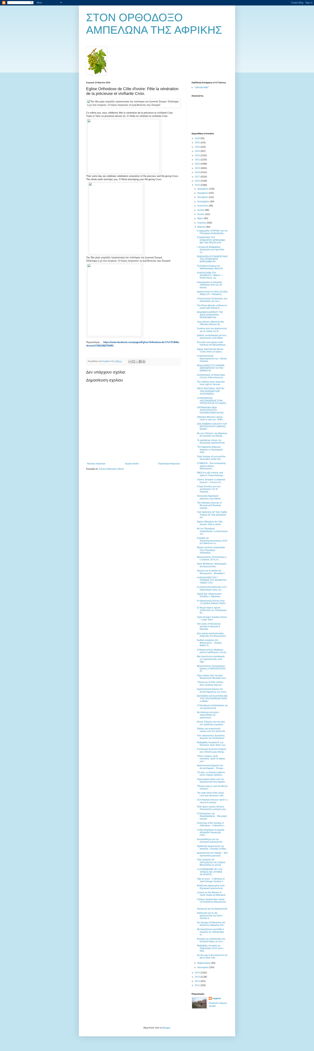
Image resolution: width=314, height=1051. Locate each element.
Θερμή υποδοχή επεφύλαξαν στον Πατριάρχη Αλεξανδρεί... (211, 550)
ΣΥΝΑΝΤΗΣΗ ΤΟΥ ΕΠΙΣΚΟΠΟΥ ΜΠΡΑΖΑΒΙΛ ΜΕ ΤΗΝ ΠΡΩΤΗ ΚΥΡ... (211, 240)
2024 (197, 147)
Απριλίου (202, 222)
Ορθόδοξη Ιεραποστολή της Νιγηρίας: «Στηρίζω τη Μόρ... (212, 847)
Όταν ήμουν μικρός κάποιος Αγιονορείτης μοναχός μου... (212, 807)
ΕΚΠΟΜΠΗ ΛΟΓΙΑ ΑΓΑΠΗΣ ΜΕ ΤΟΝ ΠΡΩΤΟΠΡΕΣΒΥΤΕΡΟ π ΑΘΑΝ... (212, 699)
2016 (197, 181)
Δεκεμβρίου (203, 189)
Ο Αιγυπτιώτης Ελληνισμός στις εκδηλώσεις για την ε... (212, 299)
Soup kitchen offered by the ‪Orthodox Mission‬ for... (210, 323)
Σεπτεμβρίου (203, 201)
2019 (197, 168)
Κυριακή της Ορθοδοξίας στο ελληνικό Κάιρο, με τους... (211, 940)
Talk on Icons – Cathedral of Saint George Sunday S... (211, 880)
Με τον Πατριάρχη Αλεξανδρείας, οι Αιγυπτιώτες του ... (212, 531)
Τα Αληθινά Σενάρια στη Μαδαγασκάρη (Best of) (210, 267)
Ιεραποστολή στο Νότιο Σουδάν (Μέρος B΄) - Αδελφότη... (212, 292)
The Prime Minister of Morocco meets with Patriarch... (212, 306)
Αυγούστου (203, 205)
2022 (197, 155)
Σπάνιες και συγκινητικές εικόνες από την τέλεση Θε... (212, 729)
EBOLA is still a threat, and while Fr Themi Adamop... (211, 474)
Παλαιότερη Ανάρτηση (169, 463)
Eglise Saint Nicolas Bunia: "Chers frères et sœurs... (210, 350)
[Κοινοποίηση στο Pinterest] (144, 361)
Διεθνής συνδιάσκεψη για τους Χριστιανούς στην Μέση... (212, 336)
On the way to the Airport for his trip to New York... (212, 956)
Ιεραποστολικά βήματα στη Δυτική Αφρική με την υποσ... (212, 690)
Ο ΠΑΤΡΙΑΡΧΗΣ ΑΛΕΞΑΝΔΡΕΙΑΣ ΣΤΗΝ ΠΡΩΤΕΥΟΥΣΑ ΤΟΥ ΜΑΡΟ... (212, 401)
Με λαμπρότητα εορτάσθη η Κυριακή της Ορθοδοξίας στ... (210, 932)
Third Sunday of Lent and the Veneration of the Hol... (211, 457)
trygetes (216, 998)
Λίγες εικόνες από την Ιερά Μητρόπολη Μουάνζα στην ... (212, 676)
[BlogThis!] (133, 361)
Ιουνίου (201, 214)
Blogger (166, 1028)
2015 (197, 185)
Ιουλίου (201, 210)
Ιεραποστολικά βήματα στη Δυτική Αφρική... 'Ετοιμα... (211, 766)
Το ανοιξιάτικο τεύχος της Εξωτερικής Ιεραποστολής (211, 441)
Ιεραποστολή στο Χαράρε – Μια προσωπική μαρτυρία (212, 854)
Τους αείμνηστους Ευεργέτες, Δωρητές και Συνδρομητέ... (211, 736)
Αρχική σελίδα (132, 463)
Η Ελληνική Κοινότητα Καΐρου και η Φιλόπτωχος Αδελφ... (211, 750)
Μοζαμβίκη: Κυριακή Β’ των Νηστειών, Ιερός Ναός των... (212, 743)
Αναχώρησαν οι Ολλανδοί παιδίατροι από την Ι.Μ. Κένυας (209, 285)
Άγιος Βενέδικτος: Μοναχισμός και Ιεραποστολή (212, 565)
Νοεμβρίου (203, 193)
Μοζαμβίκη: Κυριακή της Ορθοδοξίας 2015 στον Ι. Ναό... (210, 948)
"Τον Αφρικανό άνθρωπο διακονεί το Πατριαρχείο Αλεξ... (210, 449)
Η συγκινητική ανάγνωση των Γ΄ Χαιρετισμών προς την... (212, 588)
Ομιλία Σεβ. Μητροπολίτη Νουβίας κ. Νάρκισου (209, 595)
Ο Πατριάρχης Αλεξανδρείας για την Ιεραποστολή (212, 706)
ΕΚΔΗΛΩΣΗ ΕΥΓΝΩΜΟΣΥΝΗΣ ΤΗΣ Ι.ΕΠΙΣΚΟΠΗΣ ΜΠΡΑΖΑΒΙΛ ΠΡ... (212, 259)
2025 (197, 142)
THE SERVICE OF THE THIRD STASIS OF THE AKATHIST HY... (212, 515)
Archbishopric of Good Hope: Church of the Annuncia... (211, 376)
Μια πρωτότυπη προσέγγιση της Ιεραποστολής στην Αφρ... (211, 659)
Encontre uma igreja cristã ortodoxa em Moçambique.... (212, 343)
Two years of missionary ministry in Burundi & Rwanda (209, 626)
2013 (197, 977)
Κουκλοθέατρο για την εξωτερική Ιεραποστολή (209, 840)
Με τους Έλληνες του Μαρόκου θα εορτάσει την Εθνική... (212, 434)
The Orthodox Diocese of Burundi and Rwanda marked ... (209, 505)
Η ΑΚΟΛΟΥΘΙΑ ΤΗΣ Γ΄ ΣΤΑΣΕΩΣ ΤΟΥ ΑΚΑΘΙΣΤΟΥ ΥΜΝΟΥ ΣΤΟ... (212, 580)
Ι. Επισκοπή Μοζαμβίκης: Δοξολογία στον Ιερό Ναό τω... (210, 250)
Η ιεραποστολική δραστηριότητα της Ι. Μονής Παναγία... (212, 358)
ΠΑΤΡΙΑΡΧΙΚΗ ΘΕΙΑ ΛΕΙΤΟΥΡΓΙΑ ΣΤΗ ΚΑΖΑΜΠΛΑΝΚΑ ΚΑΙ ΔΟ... (211, 410)
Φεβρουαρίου (204, 963)
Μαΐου (200, 218)
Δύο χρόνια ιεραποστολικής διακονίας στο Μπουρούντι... (212, 634)
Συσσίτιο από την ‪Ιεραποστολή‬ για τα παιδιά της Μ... (212, 329)
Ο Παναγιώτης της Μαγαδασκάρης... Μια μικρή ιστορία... (212, 816)
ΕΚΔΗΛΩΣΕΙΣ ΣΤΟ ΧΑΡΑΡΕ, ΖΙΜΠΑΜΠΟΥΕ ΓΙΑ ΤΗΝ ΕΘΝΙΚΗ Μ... (211, 368)
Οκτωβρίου (203, 197)
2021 (197, 159)
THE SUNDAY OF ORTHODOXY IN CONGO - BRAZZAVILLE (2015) (211, 862)
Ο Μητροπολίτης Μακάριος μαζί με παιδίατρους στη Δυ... (212, 651)
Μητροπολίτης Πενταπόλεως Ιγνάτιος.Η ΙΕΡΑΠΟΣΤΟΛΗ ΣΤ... (211, 669)
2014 (197, 972)
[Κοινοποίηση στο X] (137, 361)
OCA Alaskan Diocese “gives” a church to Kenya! (212, 801)
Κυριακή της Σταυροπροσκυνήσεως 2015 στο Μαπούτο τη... (212, 541)
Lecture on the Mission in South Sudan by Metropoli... (212, 893)
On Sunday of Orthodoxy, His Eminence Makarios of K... (211, 923)
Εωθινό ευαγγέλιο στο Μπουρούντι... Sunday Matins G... (209, 643)
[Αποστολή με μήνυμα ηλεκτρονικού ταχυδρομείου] (130, 361)
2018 (197, 172)
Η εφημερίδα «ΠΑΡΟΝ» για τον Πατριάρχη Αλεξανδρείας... (212, 232)
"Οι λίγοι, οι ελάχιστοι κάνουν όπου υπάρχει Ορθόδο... (211, 773)
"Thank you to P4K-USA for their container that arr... (210, 683)
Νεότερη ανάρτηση (96, 463)
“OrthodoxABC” (201, 87)
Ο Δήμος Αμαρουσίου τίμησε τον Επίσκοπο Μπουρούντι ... (211, 902)
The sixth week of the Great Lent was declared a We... (211, 794)
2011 (197, 985)
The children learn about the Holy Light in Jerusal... (211, 383)
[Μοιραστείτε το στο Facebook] (140, 361)
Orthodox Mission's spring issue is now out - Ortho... (210, 418)
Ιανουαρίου (203, 967)
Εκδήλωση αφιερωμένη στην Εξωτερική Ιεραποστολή (211, 886)
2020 (197, 164)
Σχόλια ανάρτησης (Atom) (111, 469)
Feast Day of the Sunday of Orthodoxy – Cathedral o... (211, 824)
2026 (197, 138)
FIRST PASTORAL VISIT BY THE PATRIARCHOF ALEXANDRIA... (210, 391)
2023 (197, 151)
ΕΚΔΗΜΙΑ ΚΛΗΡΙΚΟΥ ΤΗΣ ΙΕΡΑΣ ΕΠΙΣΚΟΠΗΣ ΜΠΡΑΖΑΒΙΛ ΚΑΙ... (210, 315)
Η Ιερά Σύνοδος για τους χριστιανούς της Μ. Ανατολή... (209, 489)
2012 (197, 981)
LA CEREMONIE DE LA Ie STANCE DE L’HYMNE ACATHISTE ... (209, 872)
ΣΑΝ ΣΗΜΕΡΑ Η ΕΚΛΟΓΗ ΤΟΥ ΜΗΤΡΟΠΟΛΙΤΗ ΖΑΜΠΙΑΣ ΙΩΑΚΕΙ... (212, 426)
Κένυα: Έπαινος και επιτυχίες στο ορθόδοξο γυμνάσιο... (211, 723)
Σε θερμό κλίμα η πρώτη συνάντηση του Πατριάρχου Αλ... (212, 610)
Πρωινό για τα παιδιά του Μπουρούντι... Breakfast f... (211, 571)
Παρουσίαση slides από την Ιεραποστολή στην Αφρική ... (212, 780)
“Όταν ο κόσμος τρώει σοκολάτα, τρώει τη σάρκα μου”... (211, 759)
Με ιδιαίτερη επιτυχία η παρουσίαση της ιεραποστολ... (208, 715)
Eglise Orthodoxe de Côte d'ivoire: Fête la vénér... (209, 523)
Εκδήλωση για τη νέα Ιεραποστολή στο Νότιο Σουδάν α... (209, 915)
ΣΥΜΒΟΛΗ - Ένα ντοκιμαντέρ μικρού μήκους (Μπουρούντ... (211, 466)
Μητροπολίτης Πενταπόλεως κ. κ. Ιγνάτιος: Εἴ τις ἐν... (212, 558)
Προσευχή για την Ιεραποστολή (212, 909)
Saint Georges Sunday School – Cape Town (212, 618)
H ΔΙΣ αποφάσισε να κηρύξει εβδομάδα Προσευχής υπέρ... (210, 832)
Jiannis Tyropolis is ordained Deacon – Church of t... (211, 480)
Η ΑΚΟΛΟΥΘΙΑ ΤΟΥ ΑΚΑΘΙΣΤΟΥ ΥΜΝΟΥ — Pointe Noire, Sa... (210, 275)
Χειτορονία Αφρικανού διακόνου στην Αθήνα (209, 497)
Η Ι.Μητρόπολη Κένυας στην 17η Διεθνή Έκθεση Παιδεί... (212, 602)
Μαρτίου (201, 227)
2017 (197, 176)
